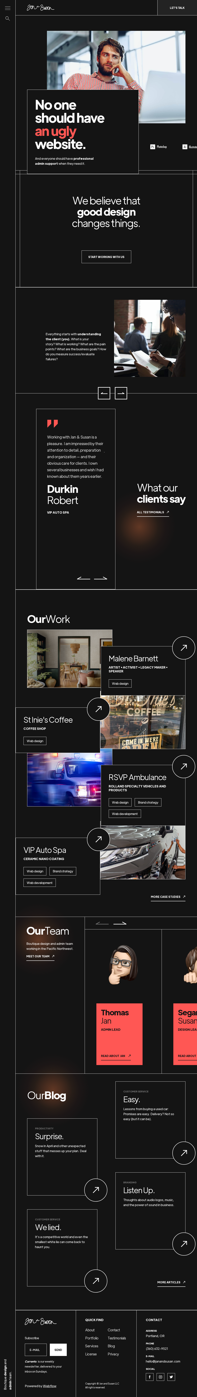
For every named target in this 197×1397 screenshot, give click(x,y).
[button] (104, 393)
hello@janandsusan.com (163, 1361)
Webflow (49, 1386)
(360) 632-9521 (157, 1349)
